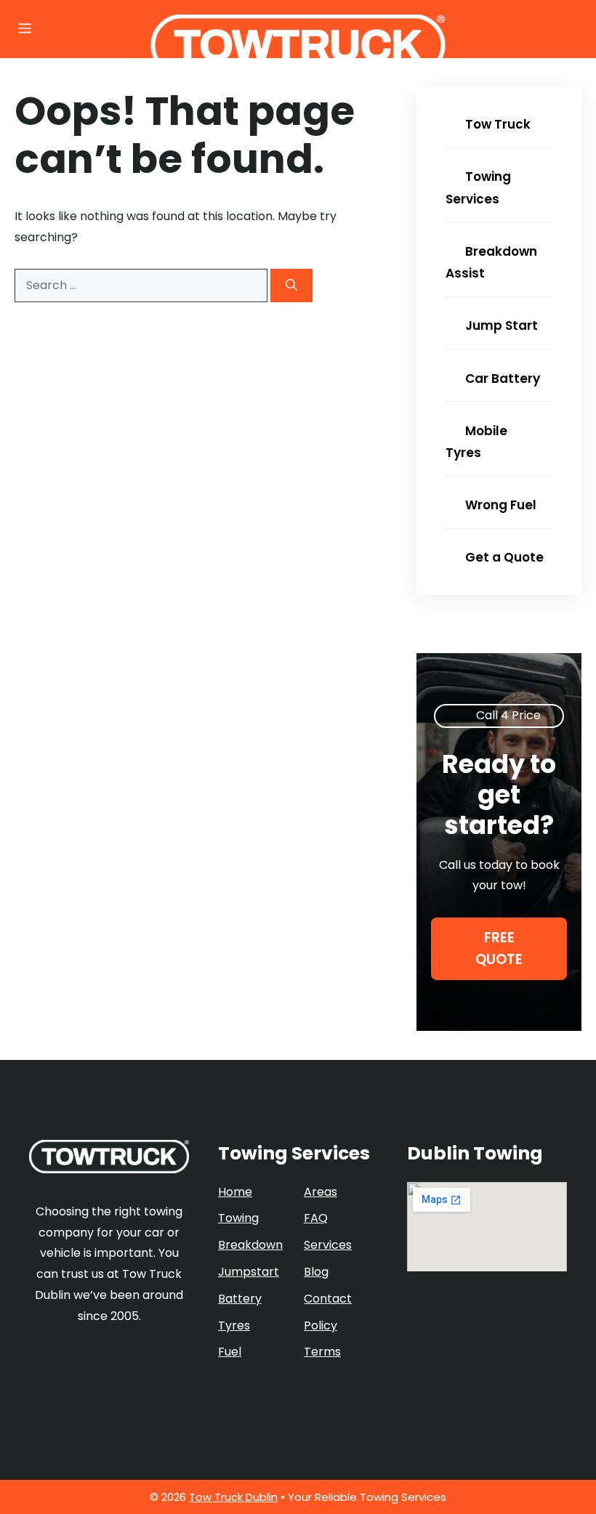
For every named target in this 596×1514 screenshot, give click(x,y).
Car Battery (501, 378)
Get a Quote (503, 557)
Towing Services (478, 188)
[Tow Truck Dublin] (298, 45)
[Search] (291, 285)
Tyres (234, 1325)
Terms (322, 1351)
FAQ (316, 1218)
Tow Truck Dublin (233, 1497)
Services (328, 1244)
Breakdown (250, 1244)
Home (235, 1191)
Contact (328, 1298)
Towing (238, 1218)
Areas (320, 1191)
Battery (240, 1298)
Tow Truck (496, 124)
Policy (320, 1325)
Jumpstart (248, 1271)
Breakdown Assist (491, 263)
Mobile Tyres (476, 442)
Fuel (229, 1351)
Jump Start (500, 325)
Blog (316, 1271)
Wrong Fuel (499, 505)
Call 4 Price (508, 715)
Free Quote (499, 948)
